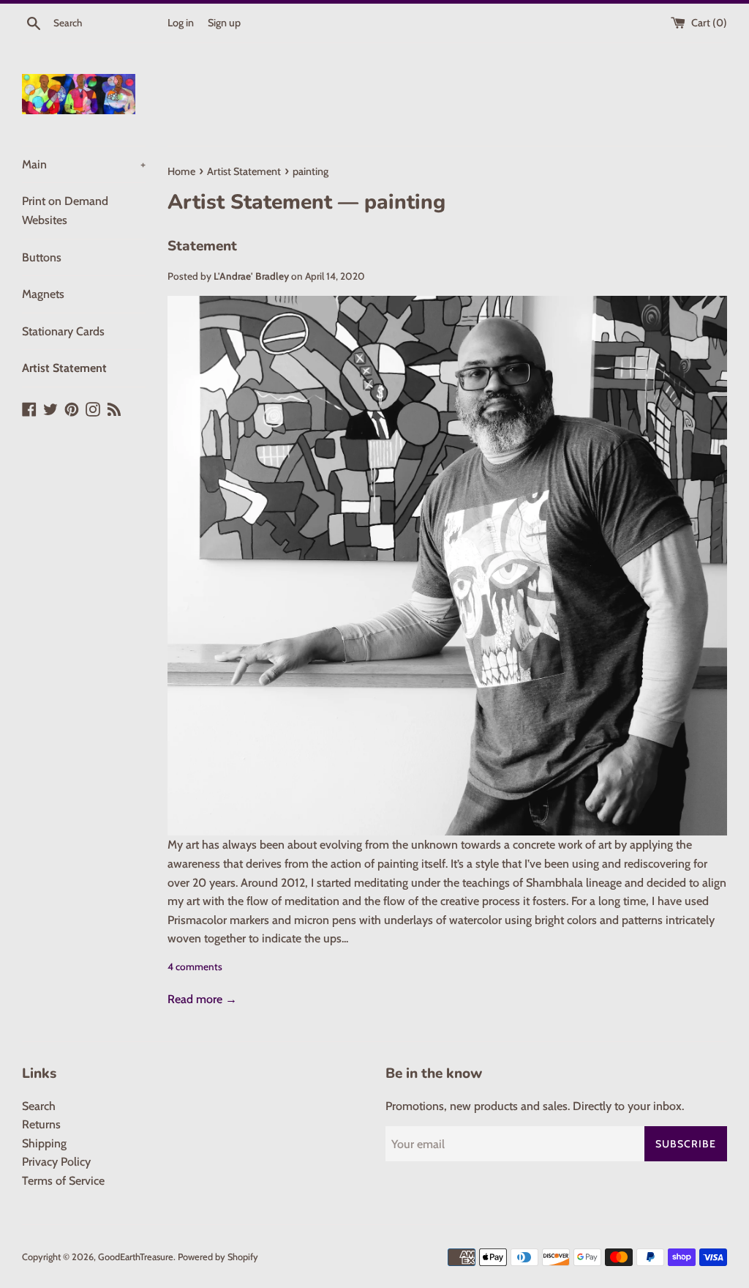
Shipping (44, 1143)
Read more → (202, 999)
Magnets (43, 294)
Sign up (224, 22)
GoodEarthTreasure (135, 1256)
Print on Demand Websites (65, 210)
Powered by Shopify (218, 1256)
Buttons (41, 257)
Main (84, 164)
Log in (181, 22)
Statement (202, 246)
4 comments (195, 966)
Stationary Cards (63, 331)
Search (39, 1106)
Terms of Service (63, 1181)
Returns (41, 1124)
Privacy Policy (56, 1162)
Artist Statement (64, 368)
